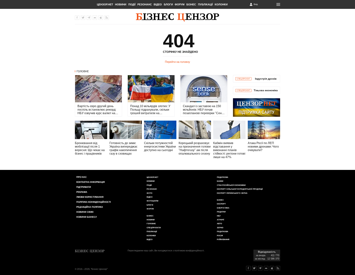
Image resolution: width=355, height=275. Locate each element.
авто (219, 224)
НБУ (219, 216)
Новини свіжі (84, 212)
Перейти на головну (177, 61)
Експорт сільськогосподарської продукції (240, 189)
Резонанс (144, 4)
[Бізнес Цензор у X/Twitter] (83, 17)
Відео (158, 4)
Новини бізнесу (86, 217)
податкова (222, 231)
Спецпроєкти (154, 228)
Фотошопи (152, 201)
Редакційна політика (89, 207)
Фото (149, 193)
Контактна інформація (90, 182)
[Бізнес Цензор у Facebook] (77, 17)
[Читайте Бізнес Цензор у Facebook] (248, 268)
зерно (220, 228)
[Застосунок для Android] (95, 17)
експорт (221, 204)
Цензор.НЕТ (105, 4)
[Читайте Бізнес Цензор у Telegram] (260, 268)
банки (220, 181)
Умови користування (90, 197)
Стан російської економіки (231, 185)
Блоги (168, 4)
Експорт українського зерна (232, 193)
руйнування (223, 239)
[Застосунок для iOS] (101, 17)
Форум (180, 4)
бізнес (220, 200)
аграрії (220, 220)
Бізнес (191, 4)
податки (221, 212)
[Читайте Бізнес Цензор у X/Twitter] (254, 268)
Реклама (81, 192)
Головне (83, 71)
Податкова (222, 177)
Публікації (205, 4)
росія (220, 236)
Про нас (81, 177)
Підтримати (83, 187)
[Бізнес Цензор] (177, 17)
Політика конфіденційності (93, 202)
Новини (120, 4)
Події (132, 4)
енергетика (223, 208)
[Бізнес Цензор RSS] (106, 17)
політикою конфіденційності (189, 250)
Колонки (221, 4)
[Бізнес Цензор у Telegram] (89, 17)
